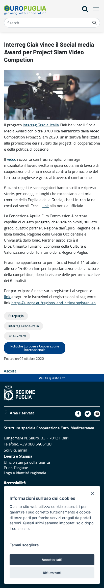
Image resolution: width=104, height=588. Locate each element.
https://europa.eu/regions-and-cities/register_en (53, 302)
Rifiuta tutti (52, 573)
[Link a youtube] (97, 414)
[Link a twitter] (88, 414)
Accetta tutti (52, 560)
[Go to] (25, 10)
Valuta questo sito (52, 377)
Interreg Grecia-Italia (41, 125)
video (11, 159)
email (22, 450)
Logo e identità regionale (25, 473)
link (45, 205)
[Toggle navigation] (94, 9)
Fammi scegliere (24, 545)
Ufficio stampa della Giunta (27, 462)
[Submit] (94, 23)
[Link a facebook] (78, 414)
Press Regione (16, 467)
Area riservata (22, 413)
